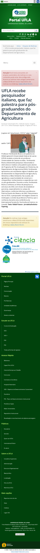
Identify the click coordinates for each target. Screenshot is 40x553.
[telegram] (33, 34)
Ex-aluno (6, 448)
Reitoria (6, 296)
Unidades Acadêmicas (10, 305)
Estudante (7, 429)
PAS (5, 340)
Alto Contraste (21, 5)
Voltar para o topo (33, 272)
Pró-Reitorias (7, 301)
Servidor (6, 434)
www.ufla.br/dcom (25, 84)
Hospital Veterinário (10, 384)
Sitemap (30, 5)
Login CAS (7, 513)
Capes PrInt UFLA (9, 365)
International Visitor (10, 443)
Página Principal (8, 281)
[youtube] (36, 34)
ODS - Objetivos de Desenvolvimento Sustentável (18, 389)
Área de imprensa (25, 38)
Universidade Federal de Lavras (20, 552)
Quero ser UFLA (8, 438)
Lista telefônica (20, 534)
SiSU (5, 331)
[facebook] (20, 34)
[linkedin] (28, 34)
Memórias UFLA (8, 488)
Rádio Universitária (9, 408)
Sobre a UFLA (10, 36)
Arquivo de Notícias (30, 46)
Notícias (6, 286)
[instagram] (23, 34)
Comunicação (8, 291)
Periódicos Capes (9, 404)
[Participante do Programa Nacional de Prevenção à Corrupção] (6, 259)
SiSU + (5, 335)
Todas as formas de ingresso (12, 350)
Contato (16, 38)
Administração (8, 464)
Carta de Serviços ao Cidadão (12, 370)
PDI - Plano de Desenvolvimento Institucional (17, 399)
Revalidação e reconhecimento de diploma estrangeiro (19, 418)
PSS (5, 345)
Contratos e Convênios (10, 380)
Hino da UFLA (8, 483)
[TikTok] (31, 34)
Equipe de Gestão (21, 36)
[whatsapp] (25, 34)
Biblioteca (7, 360)
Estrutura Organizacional (11, 468)
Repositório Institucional (11, 413)
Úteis (5, 503)
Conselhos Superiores (10, 459)
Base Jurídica (7, 473)
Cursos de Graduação (10, 326)
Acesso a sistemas (9, 315)
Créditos (6, 508)
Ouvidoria (7, 394)
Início (19, 46)
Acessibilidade (12, 5)
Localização (7, 478)
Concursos (7, 375)
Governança (7, 310)
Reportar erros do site (10, 498)
